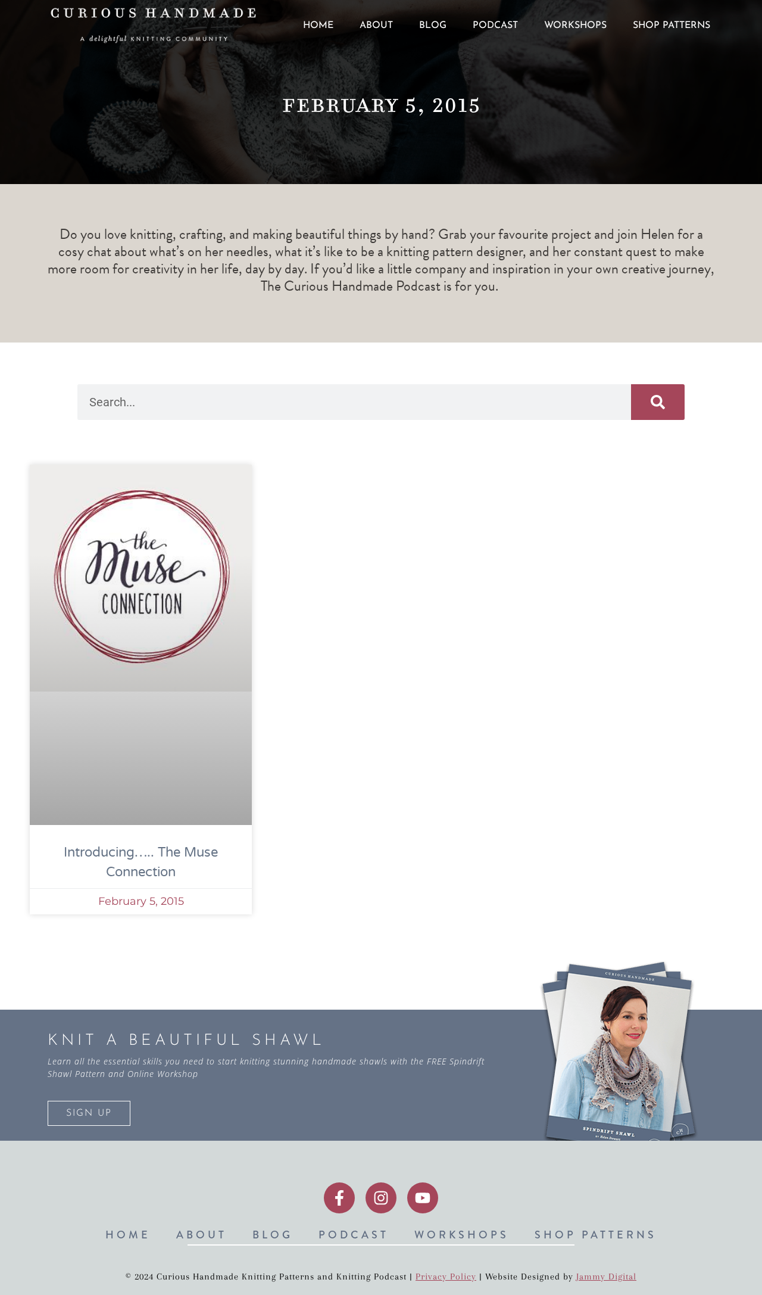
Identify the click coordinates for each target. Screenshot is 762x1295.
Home (318, 25)
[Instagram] (381, 1197)
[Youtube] (422, 1197)
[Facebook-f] (339, 1197)
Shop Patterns (671, 25)
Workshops (575, 25)
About (376, 25)
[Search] (658, 402)
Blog (432, 25)
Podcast (495, 25)
